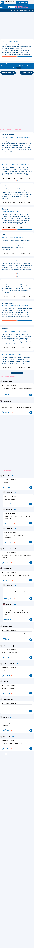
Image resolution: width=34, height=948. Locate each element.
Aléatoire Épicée (25, 10)
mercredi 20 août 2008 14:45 (9, 721)
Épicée (16, 10)
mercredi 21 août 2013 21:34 (11, 589)
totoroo (8, 492)
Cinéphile (5, 329)
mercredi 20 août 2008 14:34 (9, 480)
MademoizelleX (7, 664)
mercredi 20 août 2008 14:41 (8, 685)
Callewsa (5, 737)
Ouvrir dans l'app (22, 2)
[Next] (28, 754)
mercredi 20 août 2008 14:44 (9, 703)
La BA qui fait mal (8, 303)
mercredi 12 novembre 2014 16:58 (12, 608)
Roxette (8, 528)
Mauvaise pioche (8, 135)
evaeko (8, 509)
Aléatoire (9, 10)
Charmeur (5, 209)
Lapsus (4, 235)
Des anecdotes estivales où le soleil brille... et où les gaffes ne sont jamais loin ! (15, 66)
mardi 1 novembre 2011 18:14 (11, 496)
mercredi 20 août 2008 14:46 (9, 740)
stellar (7, 604)
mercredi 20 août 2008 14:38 (9, 667)
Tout (3, 10)
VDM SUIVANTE (27, 72)
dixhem (5, 476)
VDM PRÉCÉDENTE (8, 72)
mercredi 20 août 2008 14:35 (9, 385)
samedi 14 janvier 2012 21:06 (11, 513)
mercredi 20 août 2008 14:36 (9, 650)
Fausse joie (5, 162)
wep (4, 717)
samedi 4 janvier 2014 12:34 (11, 532)
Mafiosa (8, 585)
